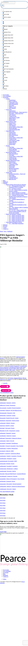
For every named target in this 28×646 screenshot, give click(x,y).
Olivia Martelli (12, 176)
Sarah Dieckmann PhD (14, 129)
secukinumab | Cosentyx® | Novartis (8, 476)
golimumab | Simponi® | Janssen (7, 433)
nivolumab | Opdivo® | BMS (7, 451)
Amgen (11, 378)
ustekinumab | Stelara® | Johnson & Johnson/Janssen (12, 486)
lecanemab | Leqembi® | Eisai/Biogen (9, 443)
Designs (8, 145)
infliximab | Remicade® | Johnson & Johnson (10, 438)
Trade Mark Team (10, 131)
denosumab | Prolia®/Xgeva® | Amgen (9, 418)
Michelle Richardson (14, 168)
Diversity (5, 226)
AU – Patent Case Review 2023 (16, 218)
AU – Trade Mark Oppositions (16, 223)
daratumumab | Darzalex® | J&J (7, 413)
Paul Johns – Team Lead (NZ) (16, 113)
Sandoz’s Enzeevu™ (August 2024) (18, 366)
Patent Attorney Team (11, 121)
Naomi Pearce (12, 100)
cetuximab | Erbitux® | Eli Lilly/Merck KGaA (11, 410)
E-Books (5, 183)
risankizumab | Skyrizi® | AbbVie (8, 471)
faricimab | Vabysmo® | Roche (7, 428)
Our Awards (6, 94)
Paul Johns (11, 105)
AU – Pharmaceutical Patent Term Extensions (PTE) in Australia (17, 186)
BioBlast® (5, 182)
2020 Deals (2, 510)
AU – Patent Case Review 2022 (16, 219)
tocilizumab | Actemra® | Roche (7, 481)
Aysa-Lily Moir (12, 169)
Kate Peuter (11, 175)
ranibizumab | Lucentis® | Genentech (8, 466)
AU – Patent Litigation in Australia (17, 192)
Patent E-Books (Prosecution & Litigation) (16, 184)
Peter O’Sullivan (13, 101)
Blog (4, 180)
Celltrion (9, 379)
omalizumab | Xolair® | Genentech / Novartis (10, 456)
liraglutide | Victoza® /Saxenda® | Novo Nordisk (11, 446)
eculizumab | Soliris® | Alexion (7, 423)
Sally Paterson (12, 108)
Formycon (2, 379)
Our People (5, 97)
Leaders (8, 98)
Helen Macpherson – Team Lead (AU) (18, 112)
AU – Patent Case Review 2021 (16, 220)
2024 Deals (2, 500)
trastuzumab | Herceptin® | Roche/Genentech (10, 484)
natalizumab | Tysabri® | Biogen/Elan (9, 448)
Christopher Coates (13, 102)
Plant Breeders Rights (11, 152)
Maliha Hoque (12, 119)
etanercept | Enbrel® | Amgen (7, 425)
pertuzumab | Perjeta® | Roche (7, 463)
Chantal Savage (12, 116)
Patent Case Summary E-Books (13, 214)
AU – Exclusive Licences (15, 188)
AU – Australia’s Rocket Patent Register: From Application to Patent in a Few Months (18, 197)
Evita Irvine (11, 167)
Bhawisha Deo (12, 179)
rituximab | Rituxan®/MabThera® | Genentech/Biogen (13, 473)
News (5, 231)
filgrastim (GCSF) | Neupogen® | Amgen (9, 430)
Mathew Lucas (12, 106)
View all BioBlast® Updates (6, 392)
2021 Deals (2, 508)
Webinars (5, 224)
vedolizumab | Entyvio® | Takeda (8, 489)
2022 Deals (2, 505)
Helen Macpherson (13, 104)
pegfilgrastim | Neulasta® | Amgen (8, 458)
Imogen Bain (12, 120)
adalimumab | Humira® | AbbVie (8, 402)
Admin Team (9, 172)
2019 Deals (2, 513)
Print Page (3, 386)
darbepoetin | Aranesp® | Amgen (7, 415)
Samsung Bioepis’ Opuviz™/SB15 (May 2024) (11, 368)
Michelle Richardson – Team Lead (17, 174)
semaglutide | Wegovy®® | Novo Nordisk (12, 478)
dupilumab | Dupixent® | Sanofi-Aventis (9, 420)
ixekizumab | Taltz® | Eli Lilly (7, 440)
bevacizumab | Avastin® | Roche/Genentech (10, 408)
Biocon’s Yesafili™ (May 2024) (7, 370)
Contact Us (5, 228)
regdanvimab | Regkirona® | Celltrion (9, 468)
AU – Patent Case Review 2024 (16, 216)
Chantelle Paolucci (13, 178)
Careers (5, 227)
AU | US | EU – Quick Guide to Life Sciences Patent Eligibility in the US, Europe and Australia (17, 211)
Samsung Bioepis (18, 378)
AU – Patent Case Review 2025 (16, 215)
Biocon (24, 378)
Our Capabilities (7, 96)
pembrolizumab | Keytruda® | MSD (8, 461)
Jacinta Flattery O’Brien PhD (16, 127)
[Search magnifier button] (2, 6)
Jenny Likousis (12, 171)
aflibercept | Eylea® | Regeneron (7, 405)
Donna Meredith (13, 128)
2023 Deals (2, 503)
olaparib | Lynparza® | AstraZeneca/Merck (10, 453)
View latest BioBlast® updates (7, 491)
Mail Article (4, 390)
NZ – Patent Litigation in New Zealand (18, 194)
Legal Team (9, 109)
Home (1, 231)
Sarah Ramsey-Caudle (14, 117)
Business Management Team (12, 160)
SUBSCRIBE (3, 531)
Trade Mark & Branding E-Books (14, 222)
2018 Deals (2, 515)
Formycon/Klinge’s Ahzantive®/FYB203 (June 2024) (12, 367)
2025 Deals (2, 497)
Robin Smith (12, 165)
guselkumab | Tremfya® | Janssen (8, 435)
